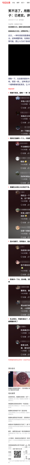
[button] (13, 2)
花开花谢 (21, 20)
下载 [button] (26, 457)
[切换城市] (24, 2)
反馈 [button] (26, 453)
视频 (28, 3)
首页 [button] (26, 447)
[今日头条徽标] (6, 2)
